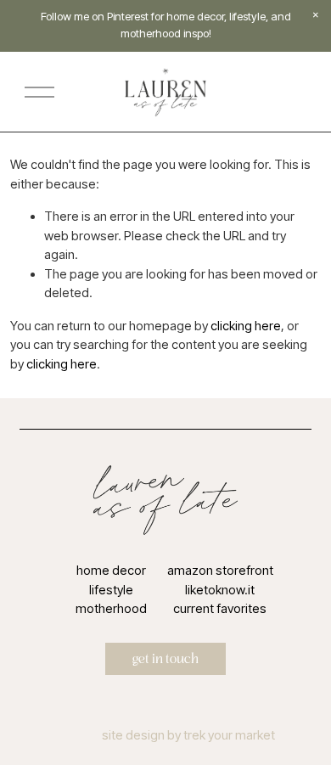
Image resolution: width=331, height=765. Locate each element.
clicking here (245, 326)
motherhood (111, 608)
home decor (111, 570)
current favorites (219, 608)
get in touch (165, 659)
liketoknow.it (220, 590)
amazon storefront (220, 570)
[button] (315, 15)
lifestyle (111, 590)
